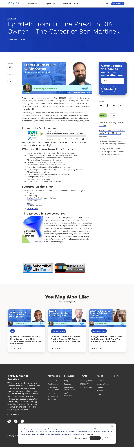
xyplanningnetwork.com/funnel (80, 239)
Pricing (116, 375)
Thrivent (30, 193)
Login (107, 3)
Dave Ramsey (32, 195)
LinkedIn (49, 190)
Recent (103, 115)
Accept (95, 438)
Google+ (81, 190)
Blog (66, 380)
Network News (103, 384)
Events (83, 375)
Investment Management (53, 388)
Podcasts (67, 384)
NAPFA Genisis (32, 200)
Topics (112, 115)
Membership (32, 3)
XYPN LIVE (84, 384)
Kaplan (30, 203)
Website (41, 190)
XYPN (57, 190)
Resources (69, 375)
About (100, 375)
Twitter (73, 190)
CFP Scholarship (68, 394)
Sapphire (51, 393)
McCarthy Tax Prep (34, 206)
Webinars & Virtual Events (69, 388)
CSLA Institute (32, 208)
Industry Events (86, 380)
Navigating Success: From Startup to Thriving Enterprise (112, 142)
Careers (100, 387)
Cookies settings (81, 438)
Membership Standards (53, 398)
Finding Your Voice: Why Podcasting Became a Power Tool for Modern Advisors (111, 151)
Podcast (11, 19)
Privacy (99, 394)
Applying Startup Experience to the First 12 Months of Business (112, 133)
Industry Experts (86, 387)
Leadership (101, 380)
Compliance (52, 380)
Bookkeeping (53, 384)
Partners (100, 391)
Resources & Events (70, 3)
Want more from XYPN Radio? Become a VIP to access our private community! (55, 144)
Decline (107, 438)
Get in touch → (118, 3)
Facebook (65, 190)
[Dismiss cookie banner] (112, 426)
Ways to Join (50, 3)
